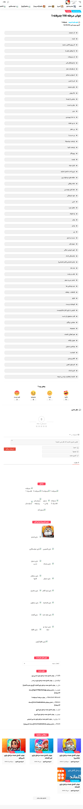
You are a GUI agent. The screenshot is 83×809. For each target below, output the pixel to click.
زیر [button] (74, 232)
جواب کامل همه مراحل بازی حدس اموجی (39, 719)
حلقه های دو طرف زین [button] (68, 177)
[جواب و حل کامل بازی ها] (72, 2)
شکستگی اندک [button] (70, 256)
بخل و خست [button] (71, 105)
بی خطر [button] (72, 129)
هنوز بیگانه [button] (71, 340)
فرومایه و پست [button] (70, 304)
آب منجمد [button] (72, 33)
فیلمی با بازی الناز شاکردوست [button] (66, 310)
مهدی (58, 714)
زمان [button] (73, 220)
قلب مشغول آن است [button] (68, 316)
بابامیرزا (77, 752)
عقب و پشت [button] (71, 274)
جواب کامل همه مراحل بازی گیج (45, 710)
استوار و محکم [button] (70, 75)
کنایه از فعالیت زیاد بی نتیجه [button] (66, 377)
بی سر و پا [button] (72, 135)
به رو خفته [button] (71, 123)
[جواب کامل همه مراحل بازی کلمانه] (69, 774)
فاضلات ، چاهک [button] (70, 292)
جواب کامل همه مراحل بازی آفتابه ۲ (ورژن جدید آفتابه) (39, 685)
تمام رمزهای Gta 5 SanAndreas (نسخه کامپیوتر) (39, 724)
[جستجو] (8, 2)
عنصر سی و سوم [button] (70, 280)
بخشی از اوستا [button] (70, 99)
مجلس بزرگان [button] (71, 322)
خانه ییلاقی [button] (71, 184)
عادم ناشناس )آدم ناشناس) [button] (66, 262)
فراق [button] (73, 298)
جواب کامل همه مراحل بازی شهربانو (14, 757)
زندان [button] (73, 226)
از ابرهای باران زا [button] (70, 51)
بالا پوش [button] (72, 93)
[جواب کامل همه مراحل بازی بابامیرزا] (69, 746)
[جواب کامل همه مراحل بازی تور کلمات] (41, 746)
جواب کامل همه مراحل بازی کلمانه (70, 786)
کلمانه (67, 781)
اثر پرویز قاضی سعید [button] (68, 45)
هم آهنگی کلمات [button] (69, 334)
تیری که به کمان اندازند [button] (68, 171)
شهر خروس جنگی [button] (69, 250)
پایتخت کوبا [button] (71, 147)
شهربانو (12, 752)
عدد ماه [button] (72, 268)
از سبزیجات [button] (71, 57)
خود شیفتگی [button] (71, 196)
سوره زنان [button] (72, 244)
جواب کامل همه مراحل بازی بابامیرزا (70, 757)
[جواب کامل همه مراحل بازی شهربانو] (14, 746)
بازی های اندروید (76, 11)
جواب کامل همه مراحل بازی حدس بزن (43, 676)
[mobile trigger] (79, 2)
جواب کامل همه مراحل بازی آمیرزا (44, 714)
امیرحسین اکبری (75, 762)
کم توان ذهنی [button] (70, 365)
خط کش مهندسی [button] (69, 190)
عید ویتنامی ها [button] (70, 286)
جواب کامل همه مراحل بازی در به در (42, 680)
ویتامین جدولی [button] (70, 346)
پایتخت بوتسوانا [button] (70, 141)
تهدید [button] (73, 159)
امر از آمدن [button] (72, 81)
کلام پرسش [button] (71, 358)
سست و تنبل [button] (71, 238)
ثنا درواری (57, 719)
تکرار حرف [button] (72, 165)
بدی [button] (73, 111)
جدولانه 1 (68, 11)
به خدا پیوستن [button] (70, 117)
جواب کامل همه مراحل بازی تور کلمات (42, 757)
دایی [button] (73, 202)
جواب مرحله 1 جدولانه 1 (38, 697)
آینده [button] (73, 39)
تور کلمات (39, 752)
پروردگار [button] (72, 153)
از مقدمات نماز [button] (70, 69)
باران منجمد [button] (71, 87)
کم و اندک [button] (72, 371)
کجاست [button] (72, 352)
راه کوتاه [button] (72, 214)
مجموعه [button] (72, 328)
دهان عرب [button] (72, 208)
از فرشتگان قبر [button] (70, 63)
